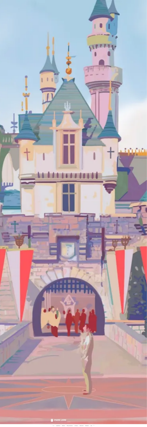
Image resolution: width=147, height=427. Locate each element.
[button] (94, 425)
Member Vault (81, 425)
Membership (87, 425)
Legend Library (58, 425)
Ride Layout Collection (70, 425)
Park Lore (60, 420)
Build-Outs (63, 425)
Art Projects (76, 425)
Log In (91, 425)
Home (53, 425)
